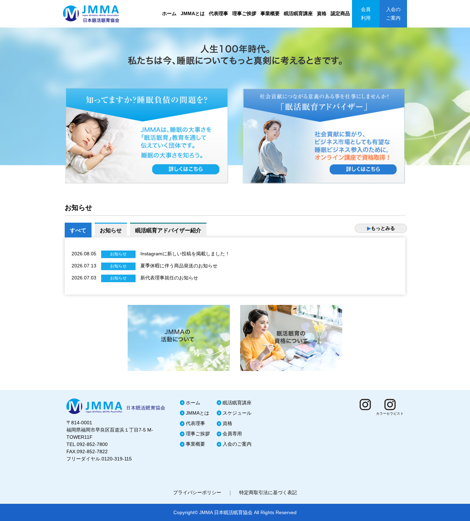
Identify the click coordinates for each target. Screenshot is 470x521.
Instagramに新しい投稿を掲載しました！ (185, 253)
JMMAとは (193, 13)
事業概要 (270, 13)
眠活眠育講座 (298, 13)
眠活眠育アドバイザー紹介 (168, 230)
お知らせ (111, 230)
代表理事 (218, 13)
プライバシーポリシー (197, 492)
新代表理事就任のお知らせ (169, 277)
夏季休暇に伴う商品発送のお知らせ (178, 265)
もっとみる (381, 228)
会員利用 (366, 14)
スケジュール (237, 413)
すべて (78, 230)
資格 (322, 13)
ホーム (169, 13)
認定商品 (340, 13)
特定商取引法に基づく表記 (268, 492)
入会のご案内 (393, 14)
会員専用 (232, 433)
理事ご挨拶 (244, 13)
